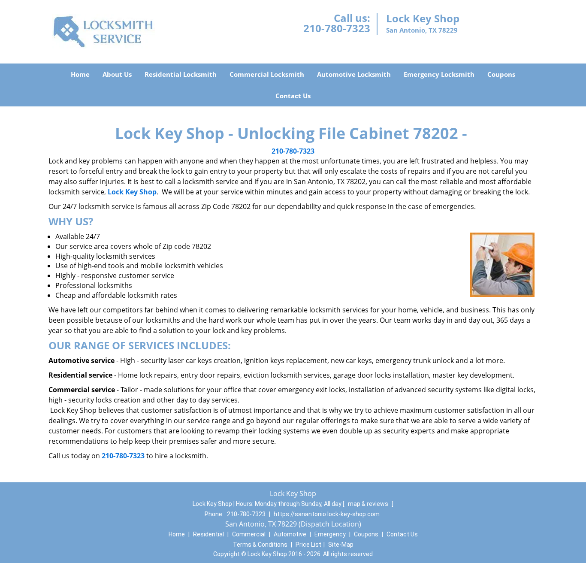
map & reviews (369, 503)
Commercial (249, 534)
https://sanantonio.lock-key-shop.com (327, 514)
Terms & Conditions (260, 544)
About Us (117, 74)
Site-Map (340, 544)
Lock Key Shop (132, 192)
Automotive (290, 534)
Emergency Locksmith (439, 74)
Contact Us (293, 95)
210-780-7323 (336, 28)
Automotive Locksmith (354, 74)
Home (80, 74)
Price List (308, 544)
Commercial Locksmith (267, 74)
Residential (208, 534)
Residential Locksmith (181, 74)
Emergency (330, 534)
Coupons (501, 74)
